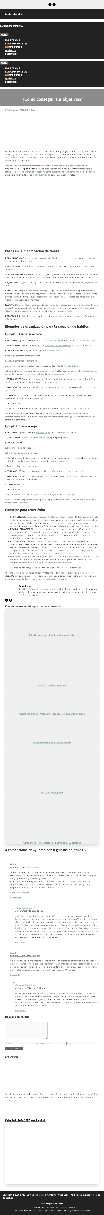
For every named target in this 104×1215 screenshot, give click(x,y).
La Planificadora (36, 1207)
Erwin (13, 952)
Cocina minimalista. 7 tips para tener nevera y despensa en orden (52, 713)
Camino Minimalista (14, 14)
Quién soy (10, 50)
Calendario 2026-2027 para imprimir (25, 1120)
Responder (15, 897)
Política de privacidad (81, 1195)
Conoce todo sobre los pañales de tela (52, 742)
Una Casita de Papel (22, 1210)
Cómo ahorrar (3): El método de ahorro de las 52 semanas (52, 842)
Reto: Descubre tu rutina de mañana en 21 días (52, 635)
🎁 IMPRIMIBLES (13, 47)
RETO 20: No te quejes (52, 792)
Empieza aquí (12, 40)
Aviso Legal (63, 1195)
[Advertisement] (52, 130)
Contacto (11, 54)
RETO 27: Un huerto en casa (52, 685)
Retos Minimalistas (16, 43)
